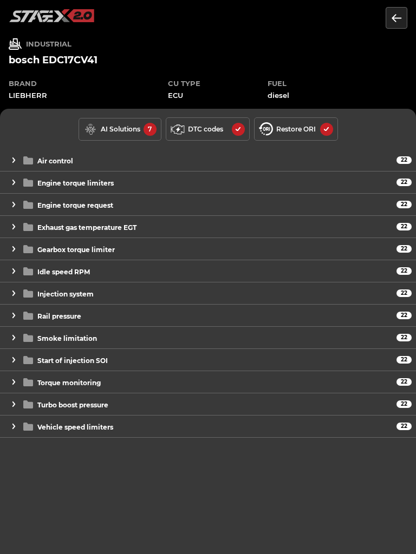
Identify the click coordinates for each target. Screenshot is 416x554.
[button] (208, 160)
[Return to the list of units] (396, 18)
